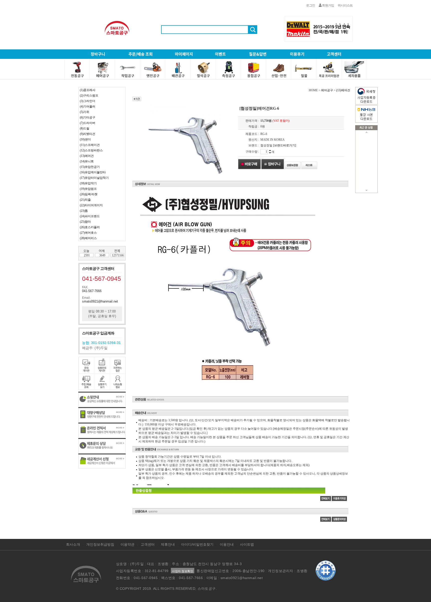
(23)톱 (84, 210)
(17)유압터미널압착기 (94, 178)
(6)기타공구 (87, 117)
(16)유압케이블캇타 (93, 172)
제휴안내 (168, 544)
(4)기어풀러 (87, 106)
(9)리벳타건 (87, 134)
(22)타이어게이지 (91, 205)
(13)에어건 (87, 156)
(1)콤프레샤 (87, 90)
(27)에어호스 (88, 232)
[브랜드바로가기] (284, 145)
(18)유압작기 (88, 183)
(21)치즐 (85, 199)
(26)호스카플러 (90, 227)
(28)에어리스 (88, 238)
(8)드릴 (84, 128)
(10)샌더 (85, 139)
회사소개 (73, 544)
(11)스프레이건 (90, 145)
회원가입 (328, 5)
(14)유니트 (87, 161)
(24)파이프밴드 (90, 216)
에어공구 (327, 90)
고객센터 (148, 544)
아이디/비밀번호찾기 (197, 544)
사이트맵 (247, 544)
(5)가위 (84, 112)
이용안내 (227, 544)
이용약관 (127, 544)
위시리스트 (345, 5)
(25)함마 (85, 221)
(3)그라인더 (87, 101)
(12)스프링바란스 (91, 150)
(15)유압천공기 (90, 167)
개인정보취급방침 (100, 544)
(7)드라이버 (87, 123)
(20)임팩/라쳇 (89, 194)
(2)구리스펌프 (89, 95)
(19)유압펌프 (88, 189)
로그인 (310, 5)
